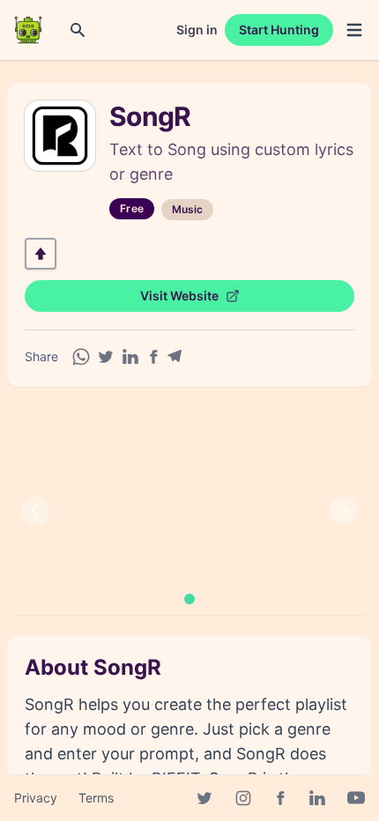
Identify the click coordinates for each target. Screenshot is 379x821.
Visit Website (179, 295)
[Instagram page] (243, 798)
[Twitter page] (204, 798)
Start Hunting (279, 29)
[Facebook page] (280, 798)
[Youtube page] (356, 798)
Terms (96, 797)
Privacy (35, 797)
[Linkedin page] (317, 798)
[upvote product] (40, 254)
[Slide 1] (189, 599)
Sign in (197, 29)
